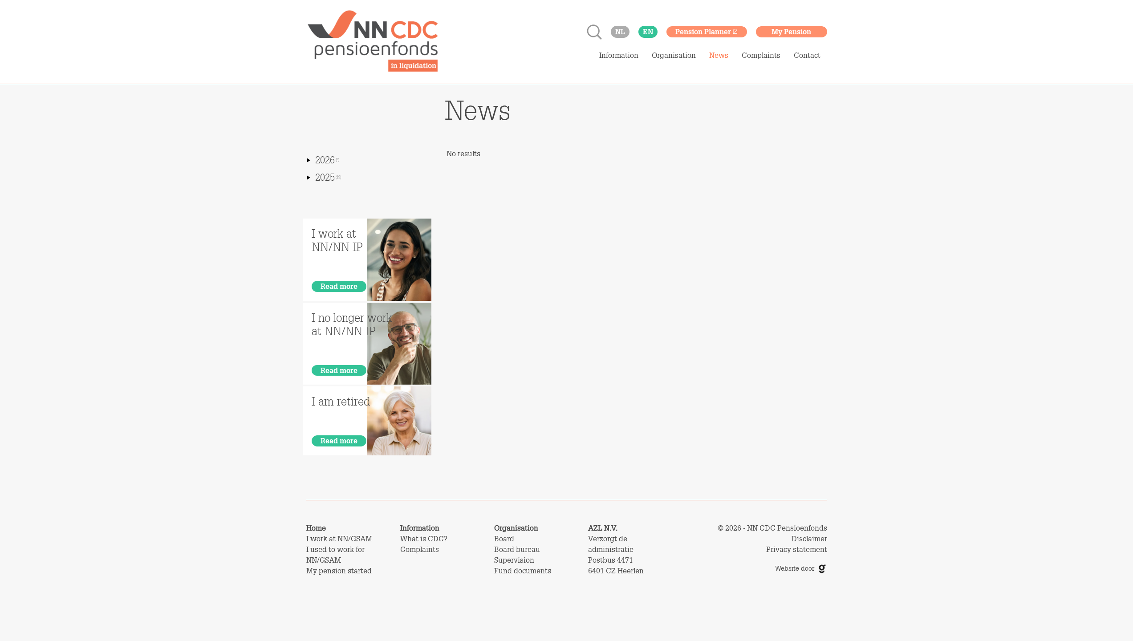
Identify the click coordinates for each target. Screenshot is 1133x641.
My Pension (791, 31)
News (718, 55)
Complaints (761, 55)
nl (620, 31)
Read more (339, 286)
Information (618, 55)
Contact (807, 55)
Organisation (674, 55)
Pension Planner (703, 31)
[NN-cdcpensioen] (373, 42)
